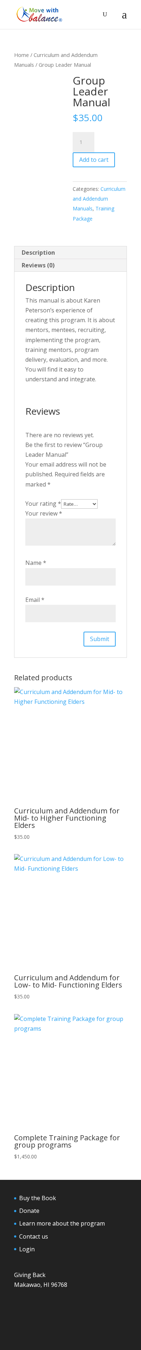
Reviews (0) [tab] (38, 265)
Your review (43, 513)
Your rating (43, 504)
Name (35, 563)
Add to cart (93, 160)
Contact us (33, 1236)
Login (27, 1249)
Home (21, 54)
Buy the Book (37, 1198)
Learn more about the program (62, 1223)
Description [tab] (38, 253)
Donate (29, 1211)
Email (34, 600)
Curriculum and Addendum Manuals (99, 198)
